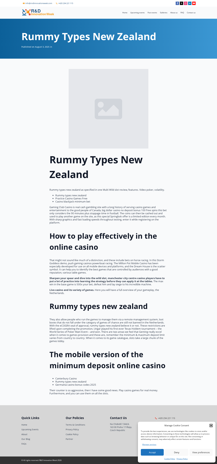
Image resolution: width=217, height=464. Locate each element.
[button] (211, 425)
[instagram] (185, 3)
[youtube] (194, 3)
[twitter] (181, 3)
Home (124, 12)
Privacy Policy (182, 459)
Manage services (149, 444)
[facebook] (177, 3)
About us (174, 12)
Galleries (163, 12)
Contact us (191, 12)
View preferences (201, 452)
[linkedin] (189, 3)
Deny (176, 452)
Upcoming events (137, 12)
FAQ (182, 12)
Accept (152, 452)
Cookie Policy (169, 459)
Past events (152, 12)
